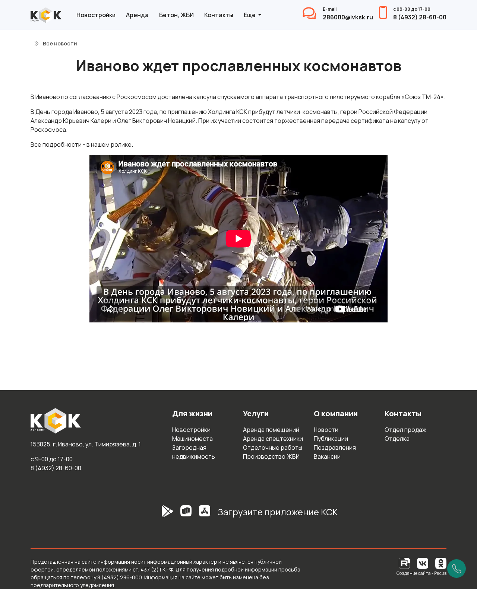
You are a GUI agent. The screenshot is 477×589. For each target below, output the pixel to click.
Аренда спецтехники (273, 438)
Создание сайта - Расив (421, 573)
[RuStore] (186, 515)
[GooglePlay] (156, 515)
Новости (326, 430)
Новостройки (96, 15)
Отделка (397, 438)
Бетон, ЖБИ (176, 15)
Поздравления (335, 447)
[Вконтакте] (422, 562)
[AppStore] (204, 515)
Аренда (137, 15)
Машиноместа (192, 438)
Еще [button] (250, 15)
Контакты (218, 15)
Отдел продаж (405, 430)
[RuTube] (405, 562)
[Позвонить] (456, 568)
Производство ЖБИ (271, 456)
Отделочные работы (272, 447)
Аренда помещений (271, 430)
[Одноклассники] (440, 562)
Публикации (331, 438)
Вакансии (327, 456)
